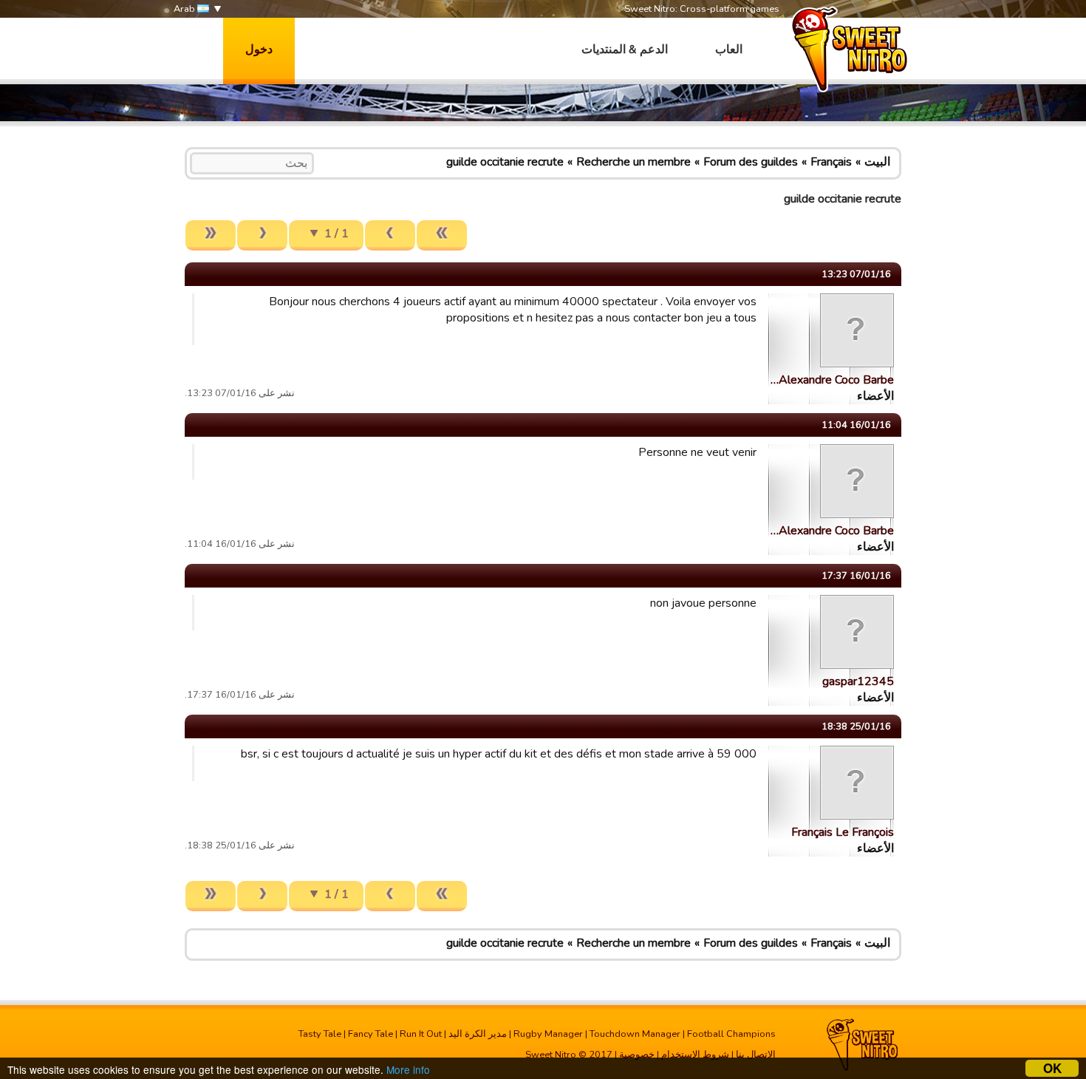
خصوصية (637, 1054)
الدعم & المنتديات (624, 49)
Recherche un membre (633, 162)
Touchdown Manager (635, 1034)
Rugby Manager (548, 1034)
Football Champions (731, 1034)
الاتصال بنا (756, 1054)
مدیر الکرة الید (477, 1034)
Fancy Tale (370, 1034)
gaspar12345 (858, 681)
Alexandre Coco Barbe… (832, 380)
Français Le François (842, 832)
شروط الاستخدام (695, 1054)
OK (1052, 1068)
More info (408, 1069)
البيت (877, 162)
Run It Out (421, 1034)
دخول (259, 49)
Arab (185, 9)
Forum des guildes (750, 162)
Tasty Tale (319, 1034)
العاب (728, 49)
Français (831, 162)
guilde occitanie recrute (505, 162)
